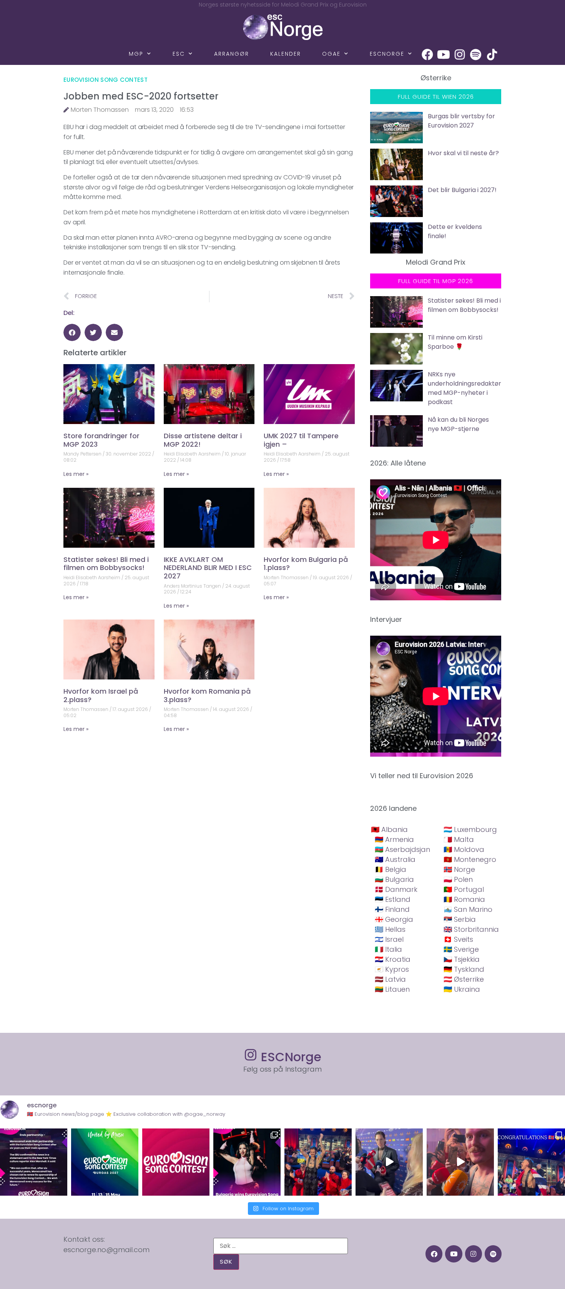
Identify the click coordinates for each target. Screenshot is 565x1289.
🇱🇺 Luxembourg (470, 829)
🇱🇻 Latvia (390, 979)
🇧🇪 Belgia (390, 869)
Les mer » (75, 474)
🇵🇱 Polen (458, 879)
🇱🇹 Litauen (392, 989)
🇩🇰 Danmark (396, 889)
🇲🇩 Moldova (464, 849)
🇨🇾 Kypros (392, 969)
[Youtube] (443, 54)
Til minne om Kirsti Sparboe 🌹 (455, 342)
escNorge (387, 54)
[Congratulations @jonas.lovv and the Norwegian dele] (531, 1162)
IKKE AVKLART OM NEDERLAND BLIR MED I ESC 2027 (208, 568)
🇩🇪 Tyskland (464, 969)
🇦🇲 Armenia (394, 839)
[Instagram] (459, 54)
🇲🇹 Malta (459, 839)
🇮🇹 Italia (388, 949)
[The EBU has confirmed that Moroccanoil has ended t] (33, 1162)
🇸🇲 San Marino (468, 909)
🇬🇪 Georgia (394, 919)
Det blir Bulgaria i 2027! (462, 190)
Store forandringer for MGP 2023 (101, 440)
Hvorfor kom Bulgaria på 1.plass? (306, 564)
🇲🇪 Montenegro (470, 859)
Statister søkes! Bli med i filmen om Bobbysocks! (106, 564)
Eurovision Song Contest (105, 80)
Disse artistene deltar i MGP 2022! (203, 440)
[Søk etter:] (280, 1246)
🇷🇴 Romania (464, 899)
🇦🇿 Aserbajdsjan (402, 849)
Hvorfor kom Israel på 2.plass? (100, 695)
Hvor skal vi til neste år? (463, 153)
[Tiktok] (492, 54)
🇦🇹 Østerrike (464, 979)
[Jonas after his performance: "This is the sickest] (318, 1162)
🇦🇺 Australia (395, 859)
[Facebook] (427, 54)
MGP (136, 54)
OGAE (331, 54)
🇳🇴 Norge (459, 869)
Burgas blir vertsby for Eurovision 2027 (461, 121)
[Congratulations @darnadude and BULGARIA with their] (247, 1162)
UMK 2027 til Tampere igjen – (301, 440)
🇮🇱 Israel (389, 939)
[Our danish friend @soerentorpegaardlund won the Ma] (389, 1162)
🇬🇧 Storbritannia (471, 929)
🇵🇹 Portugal (464, 889)
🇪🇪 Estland (392, 899)
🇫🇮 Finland (392, 909)
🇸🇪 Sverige (461, 949)
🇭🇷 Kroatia (392, 959)
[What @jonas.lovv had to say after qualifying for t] (460, 1162)
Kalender (285, 54)
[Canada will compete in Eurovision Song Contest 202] (175, 1162)
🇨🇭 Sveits (458, 939)
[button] (72, 332)
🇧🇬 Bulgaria (394, 879)
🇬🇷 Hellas (390, 929)
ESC (179, 54)
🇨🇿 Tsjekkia (462, 959)
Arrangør (231, 54)
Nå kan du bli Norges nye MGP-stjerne (458, 424)
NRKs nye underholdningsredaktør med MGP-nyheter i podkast (464, 388)
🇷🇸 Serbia (460, 919)
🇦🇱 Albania (389, 829)
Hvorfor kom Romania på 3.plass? (207, 695)
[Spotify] (476, 54)
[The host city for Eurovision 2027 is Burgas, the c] (104, 1162)
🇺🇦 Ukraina (462, 989)
